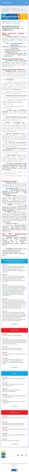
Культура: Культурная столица (18, 21)
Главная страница (5, 8)
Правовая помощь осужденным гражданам (12, 335)
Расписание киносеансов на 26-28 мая (10, 440)
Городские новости (15, 8)
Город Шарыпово (6, 2)
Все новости (14, 324)
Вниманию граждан (16, 23)
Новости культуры (6, 23)
